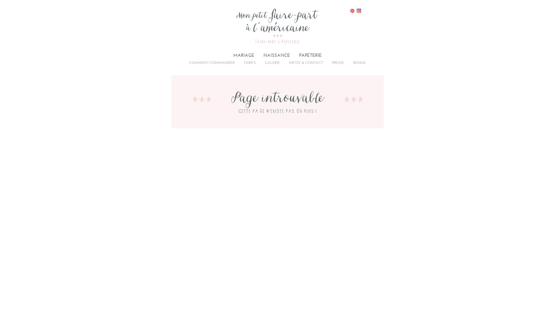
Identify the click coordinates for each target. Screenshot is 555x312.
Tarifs (250, 63)
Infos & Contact (306, 63)
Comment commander (212, 63)
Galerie (272, 63)
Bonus (359, 63)
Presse (338, 63)
